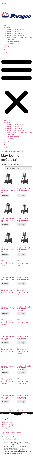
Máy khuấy (10, 44)
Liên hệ (6, 50)
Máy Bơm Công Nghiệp (15, 33)
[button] (16, 86)
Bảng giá (6, 52)
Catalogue (7, 46)
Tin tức (6, 48)
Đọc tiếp (5, 195)
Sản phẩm (7, 27)
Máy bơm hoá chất (13, 31)
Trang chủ (7, 25)
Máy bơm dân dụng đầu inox (16, 35)
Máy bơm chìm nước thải (15, 29)
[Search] (1, 7)
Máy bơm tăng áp (13, 41)
